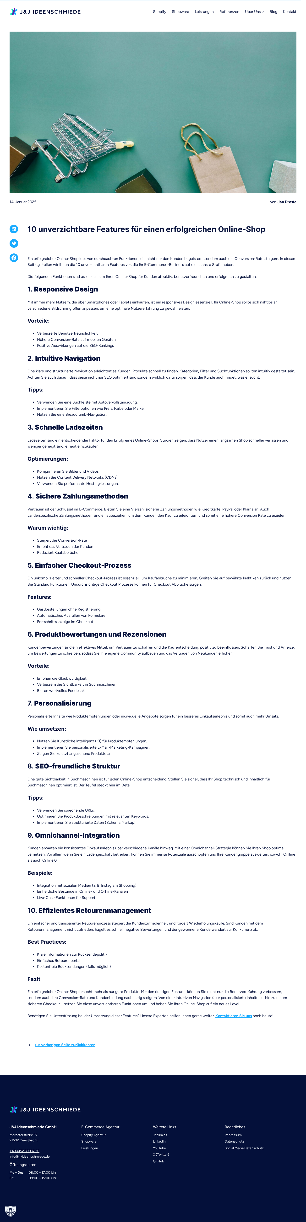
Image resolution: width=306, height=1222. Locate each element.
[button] (10, 1211)
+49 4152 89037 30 (24, 1151)
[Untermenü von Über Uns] (263, 12)
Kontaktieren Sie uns (233, 1016)
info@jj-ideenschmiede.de (30, 1157)
